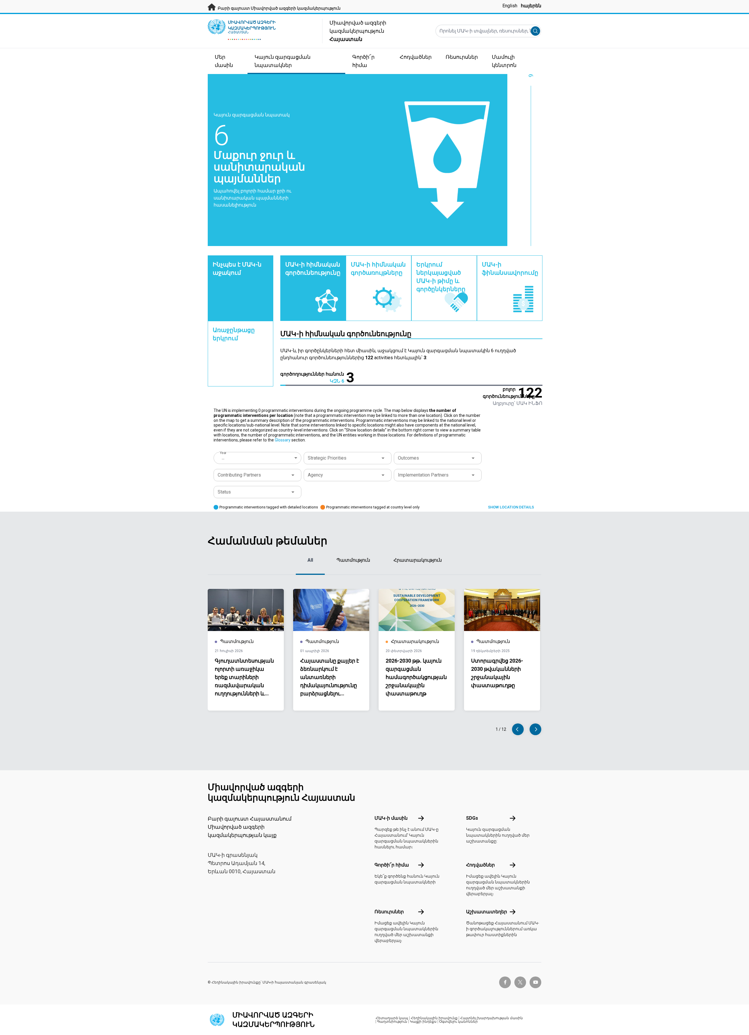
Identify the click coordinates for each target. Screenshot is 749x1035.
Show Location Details (511, 507)
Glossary (283, 440)
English (509, 5)
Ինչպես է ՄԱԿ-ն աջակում (237, 268)
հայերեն (531, 5)
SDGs (472, 818)
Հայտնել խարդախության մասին (491, 1018)
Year (223, 453)
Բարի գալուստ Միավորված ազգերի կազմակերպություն (279, 8)
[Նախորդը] (518, 729)
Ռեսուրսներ (389, 911)
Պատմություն (353, 560)
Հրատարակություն (418, 560)
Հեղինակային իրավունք (434, 1018)
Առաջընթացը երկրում (234, 334)
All (310, 560)
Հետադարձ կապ (392, 1018)
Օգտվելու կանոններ (458, 1021)
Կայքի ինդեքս (423, 1021)
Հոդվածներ (480, 865)
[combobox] (258, 458)
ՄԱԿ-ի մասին (391, 818)
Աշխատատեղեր (486, 911)
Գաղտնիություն (392, 1021)
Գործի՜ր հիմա (391, 865)
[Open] (383, 458)
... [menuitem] (223, 457)
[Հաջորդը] (535, 729)
